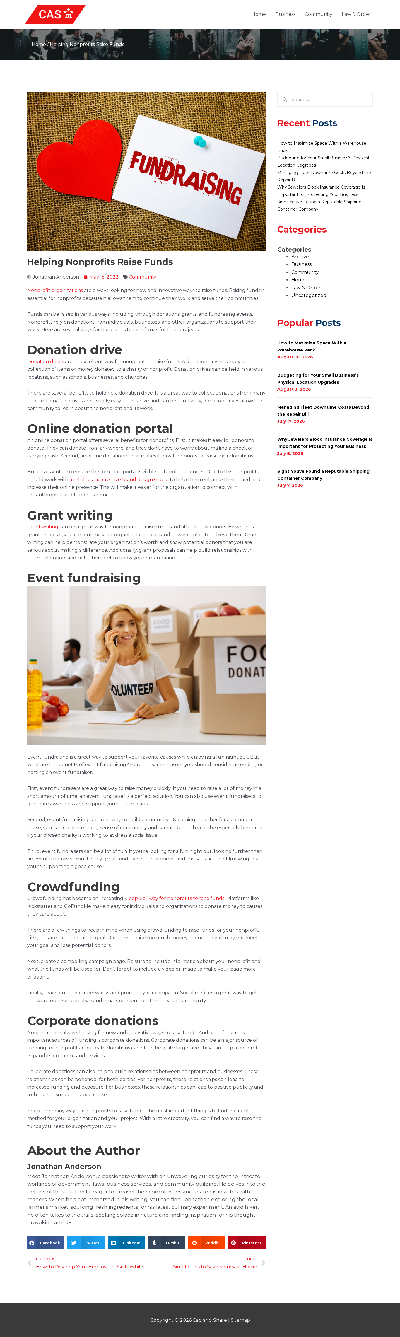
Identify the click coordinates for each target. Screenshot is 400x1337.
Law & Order (356, 14)
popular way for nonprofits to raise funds (176, 898)
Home (259, 14)
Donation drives (45, 361)
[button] (45, 1242)
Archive (300, 256)
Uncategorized (309, 295)
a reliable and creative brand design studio (119, 479)
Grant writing (43, 527)
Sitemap (240, 1320)
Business (285, 14)
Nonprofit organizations (55, 290)
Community (318, 14)
